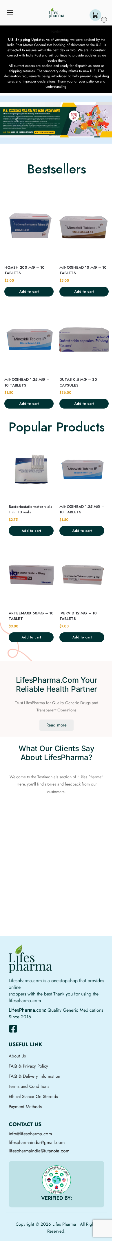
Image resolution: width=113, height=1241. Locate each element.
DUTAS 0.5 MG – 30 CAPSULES (78, 382)
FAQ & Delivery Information (34, 1076)
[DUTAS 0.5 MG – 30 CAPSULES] (84, 339)
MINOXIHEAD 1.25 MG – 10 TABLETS (26, 382)
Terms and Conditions (29, 1086)
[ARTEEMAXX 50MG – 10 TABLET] (31, 576)
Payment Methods (25, 1106)
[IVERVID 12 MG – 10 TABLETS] (81, 576)
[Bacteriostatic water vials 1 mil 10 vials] (31, 469)
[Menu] (15, 12)
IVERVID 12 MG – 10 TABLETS (78, 616)
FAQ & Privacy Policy (28, 1066)
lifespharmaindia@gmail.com (37, 1142)
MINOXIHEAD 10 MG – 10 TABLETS (83, 270)
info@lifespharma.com (30, 1133)
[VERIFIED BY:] (56, 1179)
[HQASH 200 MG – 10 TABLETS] (29, 227)
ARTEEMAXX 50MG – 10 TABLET (31, 616)
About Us (17, 1056)
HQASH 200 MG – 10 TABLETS (24, 270)
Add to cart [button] (29, 291)
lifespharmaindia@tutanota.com (39, 1150)
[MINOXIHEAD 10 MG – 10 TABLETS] (84, 227)
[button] (96, 15)
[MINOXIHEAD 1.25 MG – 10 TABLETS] (29, 339)
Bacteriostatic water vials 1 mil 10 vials (30, 509)
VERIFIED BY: (56, 1198)
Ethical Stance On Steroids (33, 1096)
